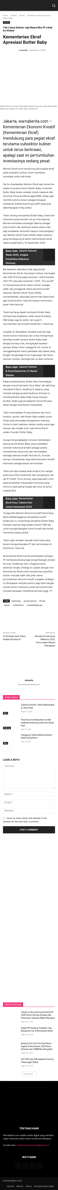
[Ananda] (10, 50)
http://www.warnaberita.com (29, 684)
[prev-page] (5, 749)
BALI (5, 713)
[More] (43, 58)
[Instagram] (25, 1166)
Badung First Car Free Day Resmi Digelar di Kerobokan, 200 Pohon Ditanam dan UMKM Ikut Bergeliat (36, 1046)
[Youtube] (40, 1166)
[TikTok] (33, 1166)
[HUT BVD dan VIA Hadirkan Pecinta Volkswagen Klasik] (11, 1063)
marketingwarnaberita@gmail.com (32, 1145)
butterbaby (16, 601)
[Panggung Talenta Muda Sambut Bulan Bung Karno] (11, 739)
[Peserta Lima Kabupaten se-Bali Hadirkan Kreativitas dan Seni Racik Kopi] (11, 723)
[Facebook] (15, 58)
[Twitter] (22, 58)
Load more (28, 1074)
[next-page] (9, 749)
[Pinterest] (29, 58)
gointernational (30, 601)
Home (5, 15)
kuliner (7, 605)
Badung (7, 728)
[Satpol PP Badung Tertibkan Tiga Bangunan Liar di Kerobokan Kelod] (11, 1032)
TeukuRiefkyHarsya (34, 605)
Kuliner (22, 15)
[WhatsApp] (36, 58)
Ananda (24, 50)
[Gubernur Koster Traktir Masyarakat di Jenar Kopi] (11, 708)
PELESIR (14, 15)
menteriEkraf (18, 605)
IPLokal (42, 601)
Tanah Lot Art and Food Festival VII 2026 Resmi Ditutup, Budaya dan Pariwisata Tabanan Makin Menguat (38, 1015)
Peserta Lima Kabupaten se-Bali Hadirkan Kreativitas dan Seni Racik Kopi (37, 723)
